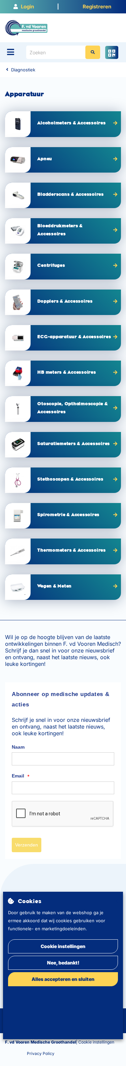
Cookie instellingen (63, 946)
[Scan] (111, 52)
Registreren (97, 6)
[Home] (26, 27)
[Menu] (10, 52)
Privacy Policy (40, 1053)
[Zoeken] (92, 52)
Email (21, 776)
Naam (18, 747)
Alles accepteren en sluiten (63, 979)
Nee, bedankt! (63, 962)
